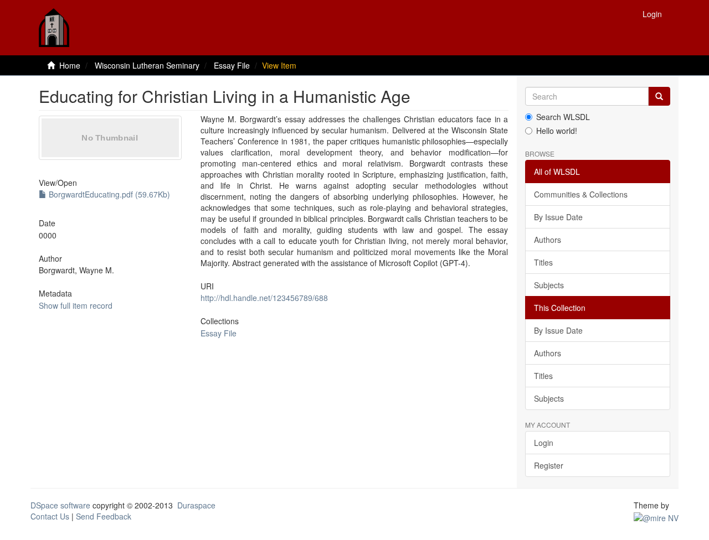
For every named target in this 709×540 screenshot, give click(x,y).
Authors (547, 239)
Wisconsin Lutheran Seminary (147, 65)
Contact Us (49, 516)
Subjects (549, 284)
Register (548, 465)
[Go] (659, 96)
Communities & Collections (581, 194)
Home (69, 65)
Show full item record (75, 305)
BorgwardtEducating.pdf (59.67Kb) (108, 194)
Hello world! (556, 130)
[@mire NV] (656, 516)
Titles (543, 262)
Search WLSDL (563, 116)
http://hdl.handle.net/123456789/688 (264, 297)
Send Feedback (103, 516)
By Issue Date (558, 216)
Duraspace (196, 505)
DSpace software (60, 505)
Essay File (232, 65)
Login (543, 442)
